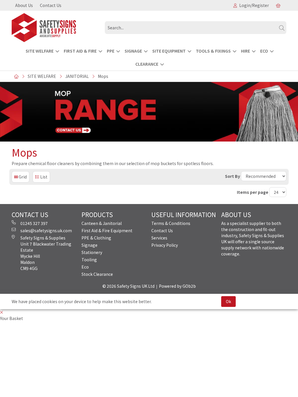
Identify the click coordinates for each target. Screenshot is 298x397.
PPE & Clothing (96, 238)
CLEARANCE (146, 64)
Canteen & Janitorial (101, 223)
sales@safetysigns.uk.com (46, 230)
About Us (24, 5)
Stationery (91, 252)
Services (159, 238)
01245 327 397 (34, 223)
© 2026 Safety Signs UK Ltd (128, 286)
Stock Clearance (97, 274)
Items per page (252, 192)
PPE (110, 51)
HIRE (245, 51)
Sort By (232, 176)
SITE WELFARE (40, 51)
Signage (89, 245)
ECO (264, 51)
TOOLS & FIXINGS (213, 51)
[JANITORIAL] (56, 27)
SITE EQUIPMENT (169, 51)
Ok (228, 301)
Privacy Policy (164, 245)
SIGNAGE (133, 51)
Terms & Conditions (170, 223)
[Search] (281, 27)
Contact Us (50, 5)
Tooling (89, 259)
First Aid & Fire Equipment (106, 230)
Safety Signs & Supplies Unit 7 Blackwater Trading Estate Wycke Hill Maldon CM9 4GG (45, 253)
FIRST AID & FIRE (80, 51)
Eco (85, 267)
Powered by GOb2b (177, 286)
